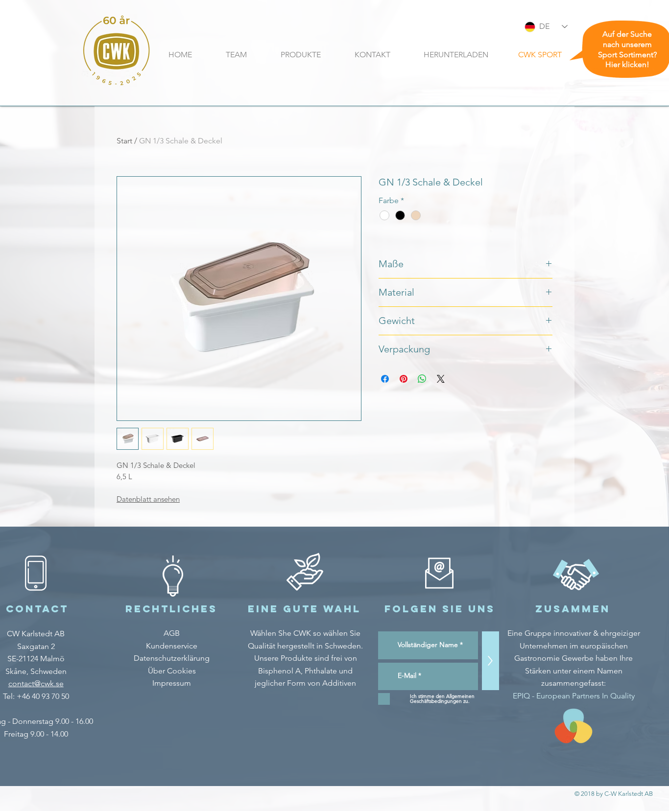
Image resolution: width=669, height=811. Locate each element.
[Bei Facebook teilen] (385, 379)
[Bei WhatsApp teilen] (422, 379)
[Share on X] (441, 379)
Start (124, 140)
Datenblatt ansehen (148, 499)
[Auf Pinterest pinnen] (403, 379)
